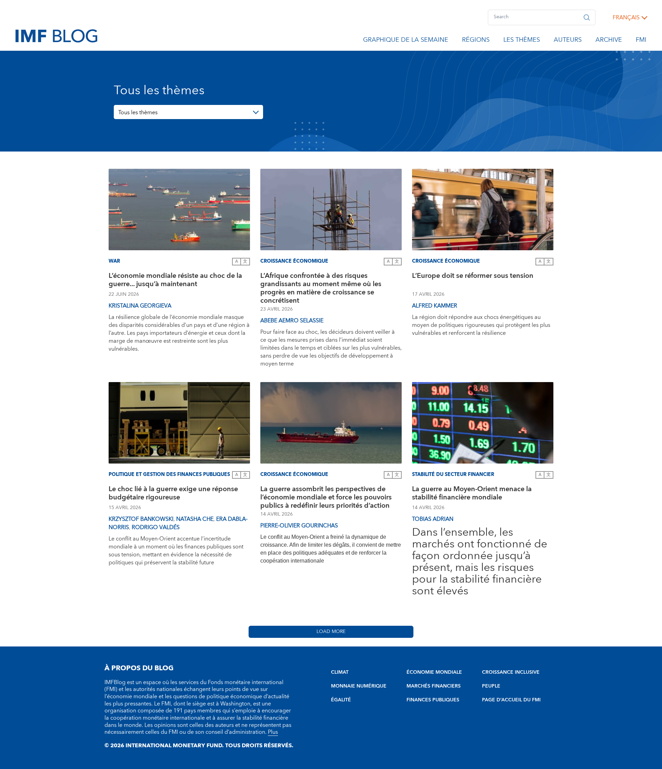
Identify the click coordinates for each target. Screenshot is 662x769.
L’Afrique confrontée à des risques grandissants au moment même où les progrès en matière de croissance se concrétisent (320, 288)
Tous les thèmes (138, 112)
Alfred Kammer (434, 306)
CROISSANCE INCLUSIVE (511, 672)
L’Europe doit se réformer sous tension (472, 277)
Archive (608, 41)
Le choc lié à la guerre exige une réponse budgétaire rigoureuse (173, 494)
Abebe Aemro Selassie (291, 320)
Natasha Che (194, 519)
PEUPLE (491, 686)
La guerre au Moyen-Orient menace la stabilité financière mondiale (472, 494)
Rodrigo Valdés (156, 527)
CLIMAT (340, 672)
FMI (641, 41)
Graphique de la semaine (405, 41)
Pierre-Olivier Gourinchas (299, 525)
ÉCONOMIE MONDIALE (434, 672)
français (626, 17)
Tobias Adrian (432, 519)
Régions (476, 41)
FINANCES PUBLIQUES (433, 700)
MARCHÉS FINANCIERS (434, 686)
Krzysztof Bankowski (141, 519)
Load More (331, 631)
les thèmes (521, 41)
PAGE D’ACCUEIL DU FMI (511, 700)
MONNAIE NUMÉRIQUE (359, 686)
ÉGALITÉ (341, 700)
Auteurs (568, 41)
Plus (273, 732)
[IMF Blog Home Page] (56, 35)
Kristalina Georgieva (140, 306)
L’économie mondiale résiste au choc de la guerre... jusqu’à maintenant (175, 281)
